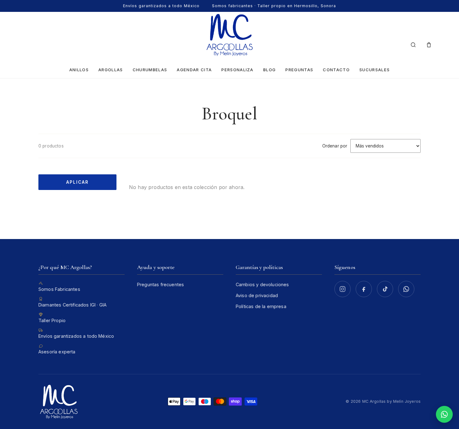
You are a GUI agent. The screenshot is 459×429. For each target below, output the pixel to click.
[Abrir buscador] (413, 45)
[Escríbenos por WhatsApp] (406, 289)
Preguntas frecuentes (160, 284)
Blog (269, 69)
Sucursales (374, 69)
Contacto (336, 69)
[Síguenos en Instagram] (342, 289)
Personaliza (237, 69)
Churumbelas (150, 69)
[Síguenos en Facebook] (364, 289)
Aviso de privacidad (257, 295)
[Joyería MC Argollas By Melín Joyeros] (229, 35)
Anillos (79, 69)
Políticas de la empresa (261, 306)
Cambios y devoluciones (262, 284)
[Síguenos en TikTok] (385, 289)
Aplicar (77, 182)
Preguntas (299, 69)
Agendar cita (194, 69)
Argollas (110, 69)
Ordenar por (335, 145)
